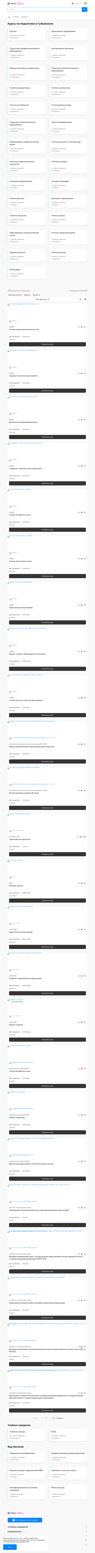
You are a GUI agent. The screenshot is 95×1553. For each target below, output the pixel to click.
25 (53, 1418)
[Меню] (85, 3)
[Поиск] (84, 9)
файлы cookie (18, 1538)
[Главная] (9, 17)
